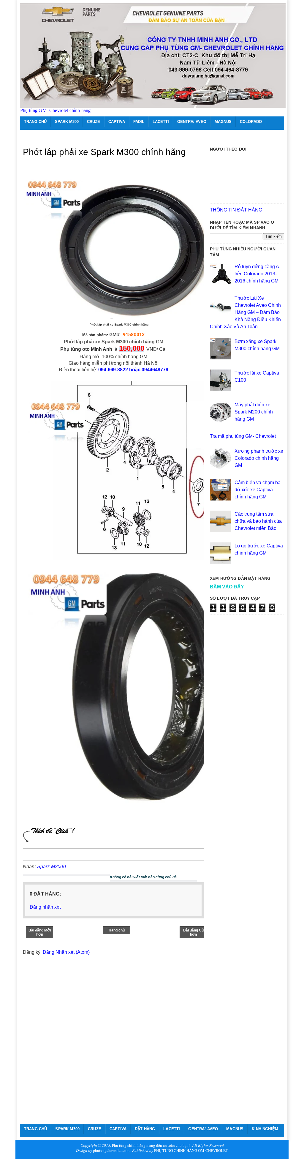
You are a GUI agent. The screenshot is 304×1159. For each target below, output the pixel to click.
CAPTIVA (116, 121)
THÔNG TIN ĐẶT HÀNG (236, 209)
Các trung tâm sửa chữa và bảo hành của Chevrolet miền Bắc (258, 521)
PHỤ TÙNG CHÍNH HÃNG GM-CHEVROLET (191, 1150)
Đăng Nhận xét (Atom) (66, 952)
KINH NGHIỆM (265, 1129)
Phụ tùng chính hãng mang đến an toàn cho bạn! (151, 1145)
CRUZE (93, 121)
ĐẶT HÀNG (145, 1129)
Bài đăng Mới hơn (39, 932)
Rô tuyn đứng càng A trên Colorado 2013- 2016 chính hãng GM (257, 273)
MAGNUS (223, 121)
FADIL (138, 121)
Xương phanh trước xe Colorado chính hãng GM (259, 458)
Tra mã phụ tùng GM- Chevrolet (243, 436)
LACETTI (161, 121)
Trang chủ (116, 930)
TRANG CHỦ (35, 121)
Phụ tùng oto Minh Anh (86, 349)
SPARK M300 (67, 121)
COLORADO (251, 121)
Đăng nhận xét (45, 906)
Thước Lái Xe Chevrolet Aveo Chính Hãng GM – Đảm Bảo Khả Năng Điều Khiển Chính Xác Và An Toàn (245, 312)
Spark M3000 (51, 866)
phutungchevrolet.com (111, 1150)
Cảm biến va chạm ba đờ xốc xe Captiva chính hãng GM (258, 489)
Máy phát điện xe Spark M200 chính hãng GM (254, 411)
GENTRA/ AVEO (191, 121)
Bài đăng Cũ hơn (193, 932)
